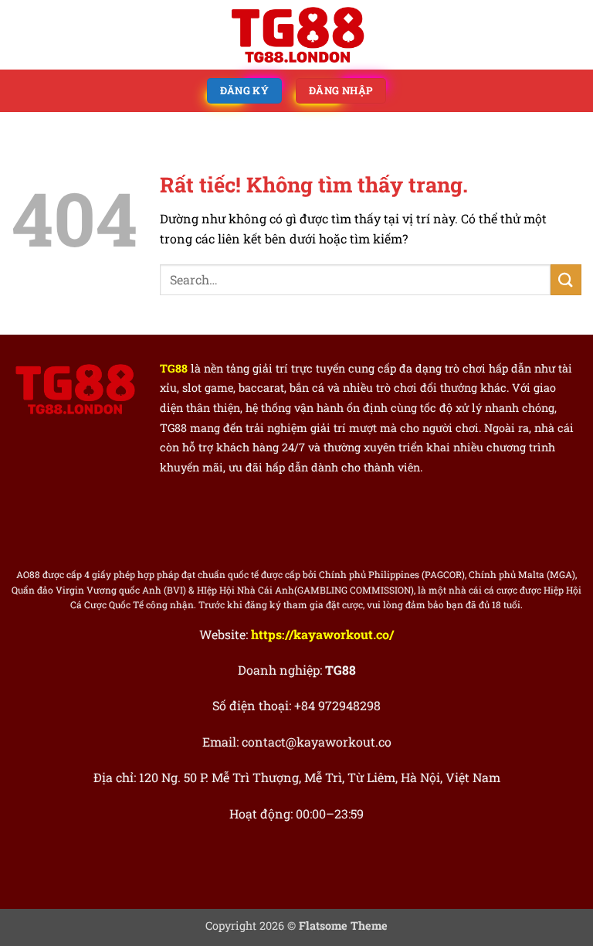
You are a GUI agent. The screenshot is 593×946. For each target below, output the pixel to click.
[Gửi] (566, 279)
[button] (21, 34)
